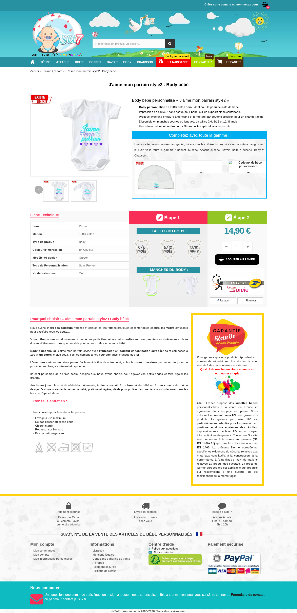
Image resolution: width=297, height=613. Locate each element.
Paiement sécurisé (104, 566)
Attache (62, 62)
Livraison (98, 550)
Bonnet (95, 62)
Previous (39, 190)
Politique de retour (104, 570)
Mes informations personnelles (53, 558)
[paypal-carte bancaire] (234, 564)
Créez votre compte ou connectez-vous (231, 4)
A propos (98, 562)
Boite (79, 62)
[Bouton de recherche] (170, 43)
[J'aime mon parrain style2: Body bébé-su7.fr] (56, 191)
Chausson (145, 62)
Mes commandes (44, 550)
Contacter (203, 62)
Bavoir (112, 62)
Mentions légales (103, 554)
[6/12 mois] (168, 249)
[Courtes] (148, 285)
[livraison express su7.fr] (237, 281)
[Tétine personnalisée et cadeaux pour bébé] (32, 62)
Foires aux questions (165, 548)
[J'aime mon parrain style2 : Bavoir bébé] (199, 167)
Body (127, 62)
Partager (224, 300)
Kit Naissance (177, 62)
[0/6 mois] (142, 249)
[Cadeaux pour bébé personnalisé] (57, 34)
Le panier (233, 62)
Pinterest (250, 300)
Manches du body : (169, 270)
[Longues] (187, 285)
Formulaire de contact (247, 594)
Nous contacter (163, 552)
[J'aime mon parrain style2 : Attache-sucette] (246, 167)
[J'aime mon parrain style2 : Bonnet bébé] (153, 177)
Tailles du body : (169, 231)
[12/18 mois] (194, 249)
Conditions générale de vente (111, 558)
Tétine (45, 62)
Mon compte (41, 554)
